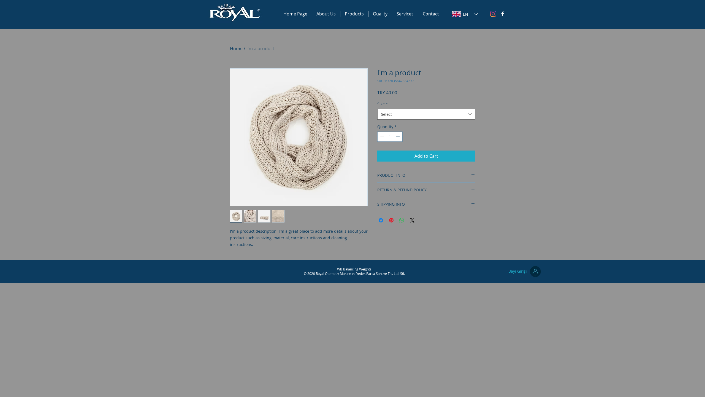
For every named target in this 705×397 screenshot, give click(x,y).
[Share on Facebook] (381, 220)
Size (382, 103)
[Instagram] (493, 14)
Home (236, 48)
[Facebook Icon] (503, 14)
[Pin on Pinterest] (391, 220)
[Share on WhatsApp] (401, 220)
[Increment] (398, 136)
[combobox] (426, 114)
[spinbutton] (390, 136)
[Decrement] (381, 136)
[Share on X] (412, 220)
